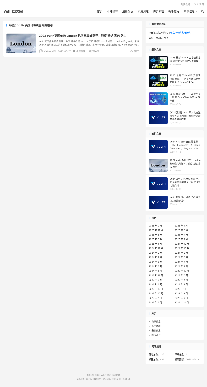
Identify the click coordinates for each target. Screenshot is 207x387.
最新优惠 (127, 11)
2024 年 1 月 (155, 270)
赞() (135, 51)
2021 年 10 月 (182, 302)
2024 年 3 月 (155, 266)
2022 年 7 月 (155, 298)
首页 (100, 11)
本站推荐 (112, 11)
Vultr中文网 (14, 11)
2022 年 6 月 (181, 298)
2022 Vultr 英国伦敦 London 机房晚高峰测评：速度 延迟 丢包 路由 (82, 35)
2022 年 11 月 (182, 288)
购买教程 (158, 11)
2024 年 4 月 (181, 261)
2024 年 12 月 (182, 243)
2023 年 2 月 (181, 284)
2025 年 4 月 (181, 234)
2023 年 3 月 (155, 284)
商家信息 (189, 11)
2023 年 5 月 (155, 279)
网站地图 (116, 375)
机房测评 (79, 51)
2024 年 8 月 (181, 252)
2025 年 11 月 (156, 230)
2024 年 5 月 (155, 261)
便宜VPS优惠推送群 (180, 32)
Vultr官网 (199, 4)
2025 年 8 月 (181, 230)
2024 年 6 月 (181, 257)
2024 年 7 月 (155, 257)
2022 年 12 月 (156, 288)
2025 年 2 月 (181, 239)
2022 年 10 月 (156, 293)
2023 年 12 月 (182, 270)
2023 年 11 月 (156, 275)
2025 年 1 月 (155, 243)
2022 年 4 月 (155, 302)
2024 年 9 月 (155, 252)
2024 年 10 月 (182, 248)
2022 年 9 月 (181, 293)
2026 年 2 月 (155, 225)
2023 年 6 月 (181, 275)
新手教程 (173, 11)
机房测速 (143, 11)
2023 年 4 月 (181, 279)
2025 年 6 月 (155, 234)
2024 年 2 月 (181, 266)
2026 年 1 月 (181, 225)
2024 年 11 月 (156, 248)
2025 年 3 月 (155, 239)
